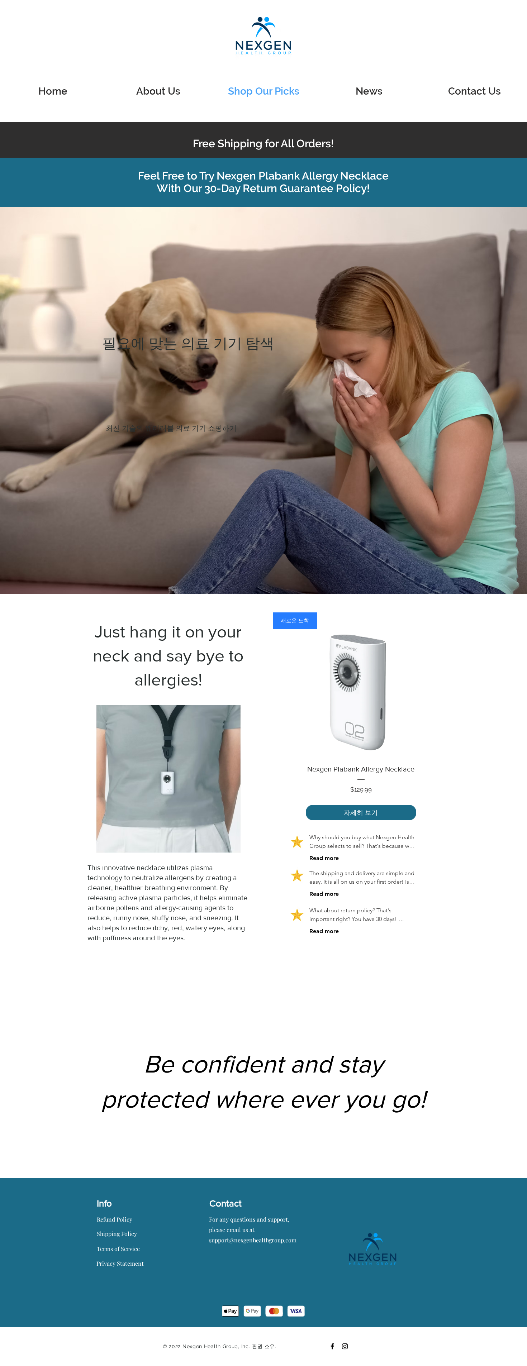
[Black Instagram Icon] (345, 1346)
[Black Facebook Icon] (332, 1346)
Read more (324, 858)
